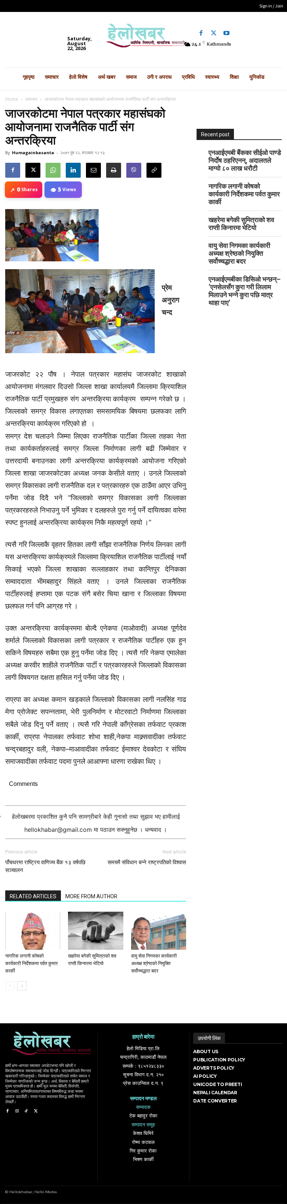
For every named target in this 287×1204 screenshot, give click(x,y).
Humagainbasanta (33, 152)
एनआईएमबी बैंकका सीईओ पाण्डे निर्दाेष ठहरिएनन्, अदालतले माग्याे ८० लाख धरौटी (245, 160)
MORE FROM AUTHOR (91, 896)
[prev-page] (10, 985)
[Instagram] (16, 1111)
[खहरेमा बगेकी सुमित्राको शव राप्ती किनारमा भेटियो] (95, 930)
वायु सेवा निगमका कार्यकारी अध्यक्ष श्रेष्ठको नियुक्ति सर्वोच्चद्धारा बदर (154, 963)
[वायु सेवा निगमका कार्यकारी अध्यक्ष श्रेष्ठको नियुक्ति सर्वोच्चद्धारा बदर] (158, 930)
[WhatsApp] (53, 170)
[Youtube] (226, 33)
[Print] (113, 170)
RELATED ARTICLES (33, 896)
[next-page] (22, 985)
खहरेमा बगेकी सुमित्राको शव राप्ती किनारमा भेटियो (241, 223)
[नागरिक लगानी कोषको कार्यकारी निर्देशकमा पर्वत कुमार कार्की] (32, 930)
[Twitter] (213, 33)
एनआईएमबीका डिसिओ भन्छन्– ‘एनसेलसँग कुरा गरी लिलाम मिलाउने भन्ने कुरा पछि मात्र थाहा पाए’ (245, 291)
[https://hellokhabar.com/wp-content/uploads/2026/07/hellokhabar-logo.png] (143, 38)
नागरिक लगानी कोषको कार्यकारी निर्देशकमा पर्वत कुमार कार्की (31, 963)
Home (11, 99)
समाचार (31, 99)
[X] (32, 170)
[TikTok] (26, 1111)
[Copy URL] (153, 170)
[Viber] (133, 170)
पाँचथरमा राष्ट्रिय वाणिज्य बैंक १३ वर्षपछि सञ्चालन (45, 866)
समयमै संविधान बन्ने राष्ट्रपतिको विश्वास (147, 862)
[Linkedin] (73, 170)
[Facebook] (201, 33)
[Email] (93, 170)
